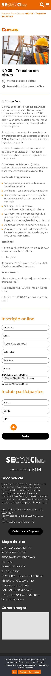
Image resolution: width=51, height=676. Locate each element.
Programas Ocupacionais (18, 557)
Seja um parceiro (13, 599)
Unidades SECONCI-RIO (15, 585)
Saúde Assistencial (14, 552)
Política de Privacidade (17, 590)
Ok (14, 672)
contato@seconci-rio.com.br (18, 522)
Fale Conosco (10, 571)
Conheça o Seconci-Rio (16, 548)
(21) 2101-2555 (25, 516)
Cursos (20, 13)
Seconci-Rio (8, 13)
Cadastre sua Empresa (25, 531)
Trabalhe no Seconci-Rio (18, 581)
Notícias (7, 562)
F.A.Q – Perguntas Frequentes (21, 595)
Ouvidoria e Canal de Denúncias (22, 576)
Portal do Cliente (13, 566)
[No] (47, 666)
